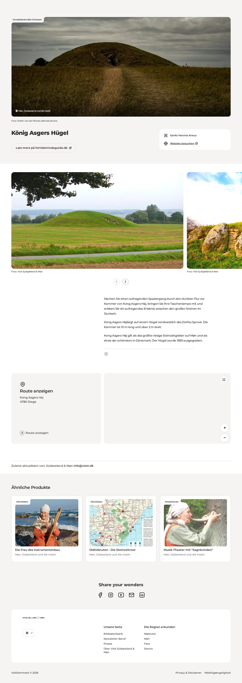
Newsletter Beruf (115, 638)
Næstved (150, 633)
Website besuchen (182, 143)
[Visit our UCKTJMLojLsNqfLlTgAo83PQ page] (121, 595)
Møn (147, 638)
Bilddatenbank (113, 633)
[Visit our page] (111, 595)
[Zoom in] (224, 428)
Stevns (148, 648)
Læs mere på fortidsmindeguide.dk (41, 148)
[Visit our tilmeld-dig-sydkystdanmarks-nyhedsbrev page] (131, 595)
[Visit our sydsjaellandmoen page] (100, 595)
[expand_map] (224, 380)
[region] (167, 408)
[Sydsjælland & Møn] (33, 618)
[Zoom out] (224, 438)
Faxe (147, 643)
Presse (108, 643)
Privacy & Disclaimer (189, 672)
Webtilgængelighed (217, 672)
